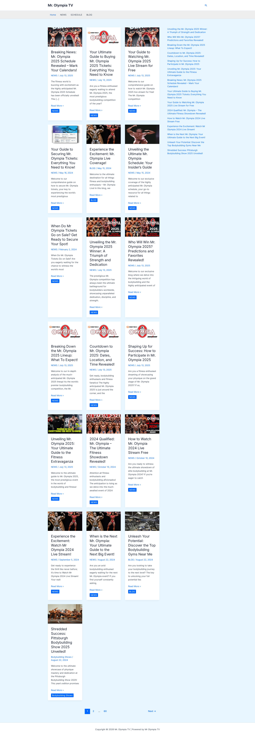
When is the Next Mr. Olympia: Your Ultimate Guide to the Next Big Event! (103, 545)
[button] (206, 5)
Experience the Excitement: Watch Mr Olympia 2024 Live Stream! (63, 545)
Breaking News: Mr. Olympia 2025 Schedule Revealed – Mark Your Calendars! (64, 61)
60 (105, 711)
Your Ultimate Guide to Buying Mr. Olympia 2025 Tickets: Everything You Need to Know (186, 94)
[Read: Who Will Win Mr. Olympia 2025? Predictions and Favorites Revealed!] (142, 226)
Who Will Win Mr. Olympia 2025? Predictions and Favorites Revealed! (141, 251)
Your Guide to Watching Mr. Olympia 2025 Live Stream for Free (140, 61)
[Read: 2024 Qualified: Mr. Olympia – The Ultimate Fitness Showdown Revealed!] (103, 423)
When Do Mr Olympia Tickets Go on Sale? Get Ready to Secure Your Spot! (64, 235)
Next (152, 711)
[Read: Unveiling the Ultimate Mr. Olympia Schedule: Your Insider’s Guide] (142, 134)
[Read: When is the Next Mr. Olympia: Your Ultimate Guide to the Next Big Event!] (103, 521)
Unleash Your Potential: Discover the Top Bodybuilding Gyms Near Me (142, 545)
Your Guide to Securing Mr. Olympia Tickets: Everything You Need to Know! (64, 158)
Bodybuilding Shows (61, 657)
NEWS (63, 14)
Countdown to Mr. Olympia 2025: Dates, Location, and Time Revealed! (102, 355)
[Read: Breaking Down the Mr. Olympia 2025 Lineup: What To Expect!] (65, 331)
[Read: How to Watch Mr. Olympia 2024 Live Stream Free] (142, 423)
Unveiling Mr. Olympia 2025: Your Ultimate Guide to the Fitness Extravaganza (184, 72)
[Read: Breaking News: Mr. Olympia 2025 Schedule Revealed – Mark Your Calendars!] (65, 36)
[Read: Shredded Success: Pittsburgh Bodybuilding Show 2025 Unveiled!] (65, 613)
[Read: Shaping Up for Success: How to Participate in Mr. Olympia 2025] (142, 331)
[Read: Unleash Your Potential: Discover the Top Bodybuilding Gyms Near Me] (142, 521)
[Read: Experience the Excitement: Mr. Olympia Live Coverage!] (103, 134)
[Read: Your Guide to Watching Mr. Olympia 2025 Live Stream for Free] (142, 36)
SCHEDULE (76, 14)
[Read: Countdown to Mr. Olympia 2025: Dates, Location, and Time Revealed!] (103, 331)
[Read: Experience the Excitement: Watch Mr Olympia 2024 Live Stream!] (65, 521)
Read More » (57, 105)
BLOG (89, 14)
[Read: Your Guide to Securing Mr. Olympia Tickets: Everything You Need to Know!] (65, 134)
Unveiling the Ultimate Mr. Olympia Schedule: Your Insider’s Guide (140, 158)
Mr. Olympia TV (60, 5)
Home (53, 14)
